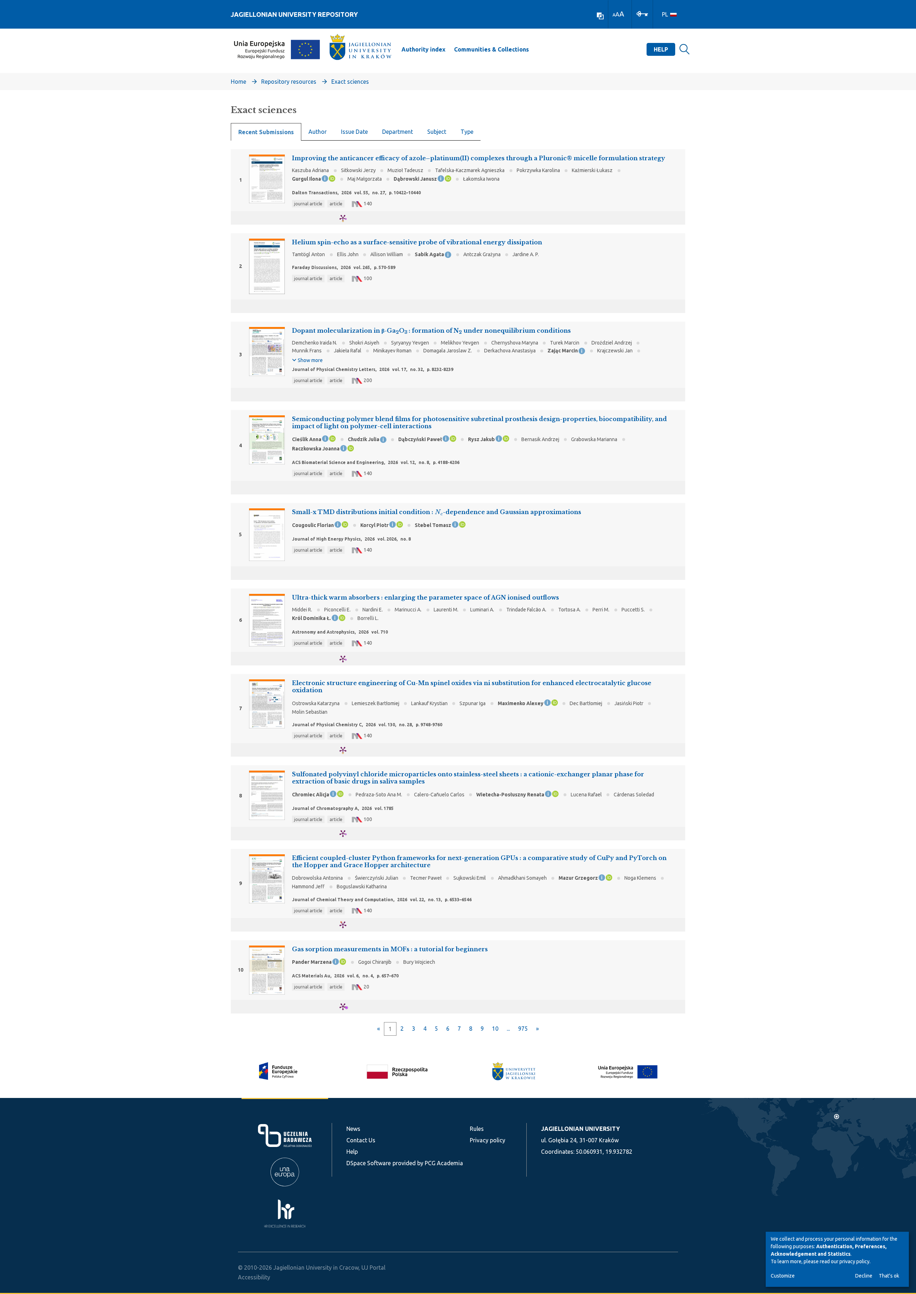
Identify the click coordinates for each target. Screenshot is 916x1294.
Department (397, 131)
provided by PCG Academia (428, 1163)
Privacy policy (487, 1140)
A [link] (614, 15)
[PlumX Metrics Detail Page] (347, 218)
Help (661, 49)
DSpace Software (368, 1163)
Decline (863, 1276)
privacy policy (854, 1261)
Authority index (423, 49)
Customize (783, 1276)
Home (238, 81)
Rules (477, 1128)
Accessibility (254, 1277)
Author (317, 131)
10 (495, 1028)
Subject (436, 131)
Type (467, 131)
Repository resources (288, 81)
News (353, 1128)
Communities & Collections (491, 49)
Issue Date (354, 131)
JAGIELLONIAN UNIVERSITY (580, 1128)
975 (523, 1028)
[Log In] (642, 13)
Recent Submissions (266, 132)
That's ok (889, 1276)
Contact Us (360, 1140)
